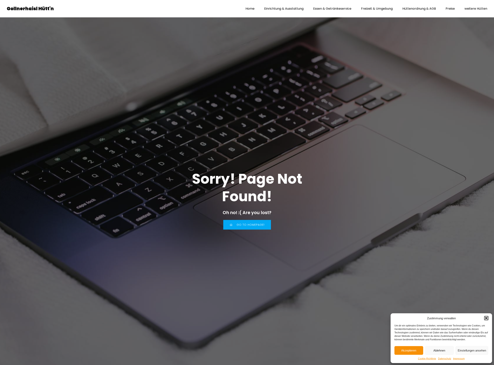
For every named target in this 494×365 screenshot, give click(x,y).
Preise (450, 8)
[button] (486, 318)
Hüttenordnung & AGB (419, 8)
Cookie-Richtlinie (427, 358)
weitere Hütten (475, 8)
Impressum (459, 358)
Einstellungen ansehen (472, 350)
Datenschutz (444, 358)
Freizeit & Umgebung (377, 8)
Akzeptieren (408, 350)
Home (250, 8)
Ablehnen (439, 350)
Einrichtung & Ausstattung (284, 8)
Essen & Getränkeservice (332, 8)
